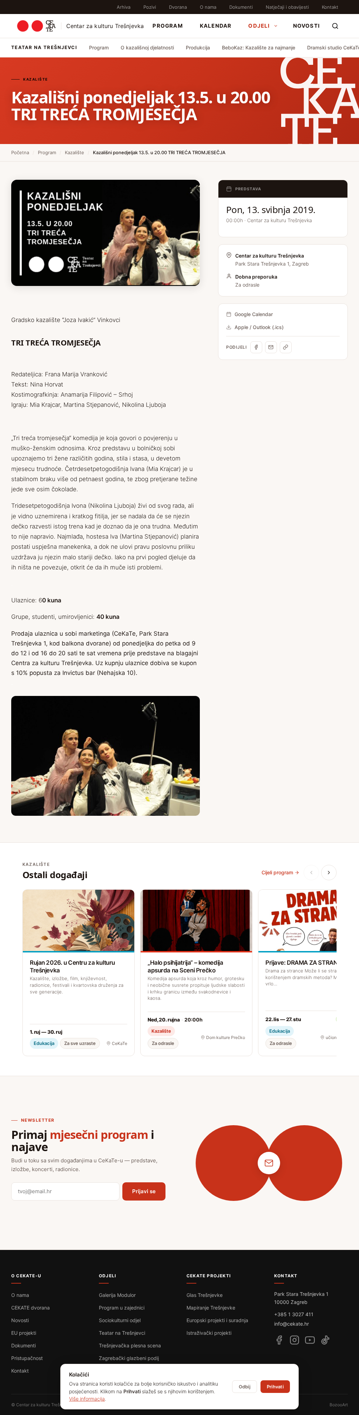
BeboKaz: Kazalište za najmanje (258, 47)
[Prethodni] (311, 872)
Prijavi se (144, 1191)
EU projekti (23, 1333)
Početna (20, 152)
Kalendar (216, 25)
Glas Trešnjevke (205, 1295)
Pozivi (149, 7)
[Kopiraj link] (286, 347)
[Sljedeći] (329, 872)
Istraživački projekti (209, 1333)
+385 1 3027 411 (293, 1314)
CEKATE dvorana (30, 1308)
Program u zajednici (121, 1308)
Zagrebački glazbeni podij (129, 1358)
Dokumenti (241, 7)
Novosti (306, 25)
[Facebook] (256, 347)
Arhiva (123, 7)
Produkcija (198, 47)
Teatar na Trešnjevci (122, 1333)
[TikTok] (325, 1340)
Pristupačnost (27, 1358)
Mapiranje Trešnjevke (211, 1308)
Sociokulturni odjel (120, 1320)
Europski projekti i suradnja (217, 1320)
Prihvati (275, 1386)
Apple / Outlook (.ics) (259, 327)
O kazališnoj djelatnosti (147, 47)
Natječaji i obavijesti (287, 7)
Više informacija (87, 1399)
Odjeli (259, 25)
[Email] (271, 347)
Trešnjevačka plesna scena (130, 1345)
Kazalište (74, 152)
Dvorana (178, 7)
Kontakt (330, 7)
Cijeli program (277, 872)
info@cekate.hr (291, 1324)
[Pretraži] (335, 26)
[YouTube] (310, 1340)
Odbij (244, 1386)
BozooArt (339, 1404)
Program (168, 25)
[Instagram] (294, 1340)
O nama (208, 7)
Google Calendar (254, 314)
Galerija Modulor (117, 1295)
